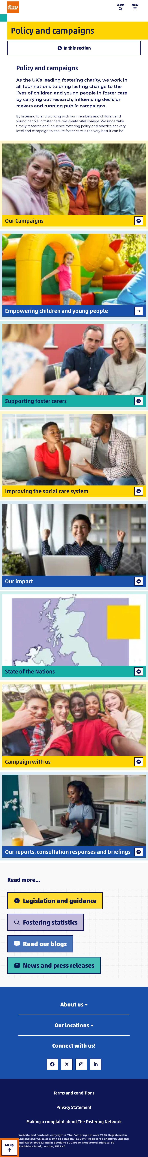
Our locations (72, 1025)
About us (71, 1004)
